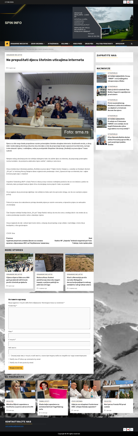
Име (10, 331)
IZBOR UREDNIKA (37, 44)
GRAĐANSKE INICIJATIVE (19, 44)
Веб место (12, 348)
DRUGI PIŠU (89, 44)
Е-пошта (12, 340)
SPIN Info (13, 23)
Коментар (12, 306)
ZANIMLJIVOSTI (44, 401)
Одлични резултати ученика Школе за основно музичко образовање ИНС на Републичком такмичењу (27, 240)
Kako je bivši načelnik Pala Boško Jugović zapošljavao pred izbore (119, 92)
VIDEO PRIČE (77, 44)
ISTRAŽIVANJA (53, 44)
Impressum (120, 44)
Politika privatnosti (104, 44)
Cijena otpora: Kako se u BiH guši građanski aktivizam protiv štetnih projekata (17, 280)
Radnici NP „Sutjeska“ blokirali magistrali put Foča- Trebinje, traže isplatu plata (73, 240)
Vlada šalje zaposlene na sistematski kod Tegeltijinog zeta (51, 406)
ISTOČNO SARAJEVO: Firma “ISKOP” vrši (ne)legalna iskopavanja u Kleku (119, 78)
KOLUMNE (64, 44)
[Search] (131, 44)
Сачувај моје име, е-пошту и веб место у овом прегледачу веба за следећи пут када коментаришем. (49, 356)
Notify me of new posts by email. (22, 363)
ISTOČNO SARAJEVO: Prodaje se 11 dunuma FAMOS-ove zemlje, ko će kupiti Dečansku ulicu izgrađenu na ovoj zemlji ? (118, 124)
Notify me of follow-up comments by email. (25, 359)
